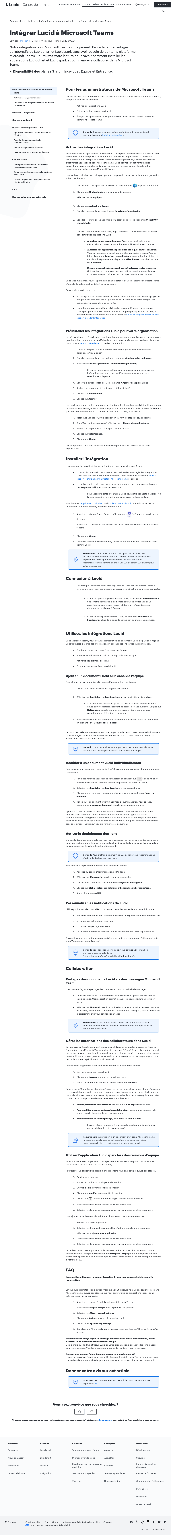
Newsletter (141, 1496)
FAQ (14, 189)
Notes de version (144, 1504)
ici (96, 1383)
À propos (108, 1450)
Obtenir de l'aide (16, 1473)
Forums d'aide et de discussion (98, 4)
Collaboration (19, 159)
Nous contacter (16, 1457)
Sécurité (140, 1457)
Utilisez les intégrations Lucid (27, 127)
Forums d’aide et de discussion (146, 1465)
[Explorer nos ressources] (163, 11)
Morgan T (25, 40)
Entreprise (13, 1450)
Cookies (107, 1522)
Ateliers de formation (69, 4)
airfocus (44, 1465)
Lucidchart (45, 1457)
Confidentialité (32, 1522)
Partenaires (142, 1488)
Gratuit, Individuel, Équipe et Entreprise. (63, 71)
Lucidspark (45, 1450)
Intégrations (45, 21)
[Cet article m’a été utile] (79, 1412)
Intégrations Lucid (64, 21)
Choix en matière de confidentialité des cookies (76, 1522)
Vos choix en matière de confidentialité (50, 1525)
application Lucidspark (119, 503)
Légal (46, 1522)
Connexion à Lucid (22, 120)
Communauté (123, 4)
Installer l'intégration (112, 135)
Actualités (109, 1457)
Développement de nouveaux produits (87, 1465)
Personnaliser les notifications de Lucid (31, 152)
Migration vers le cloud (83, 1457)
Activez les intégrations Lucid (27, 98)
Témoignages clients (114, 1473)
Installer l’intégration (23, 112)
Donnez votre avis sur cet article (29, 197)
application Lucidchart (92, 503)
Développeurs (143, 1450)
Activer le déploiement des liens (28, 147)
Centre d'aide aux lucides (22, 21)
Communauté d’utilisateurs (150, 1481)
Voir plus (76, 1481)
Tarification (13, 1465)
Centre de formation (146, 1473)
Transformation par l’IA (83, 1473)
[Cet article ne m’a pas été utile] (92, 1412)
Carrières (108, 1465)
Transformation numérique (85, 1450)
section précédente (89, 343)
